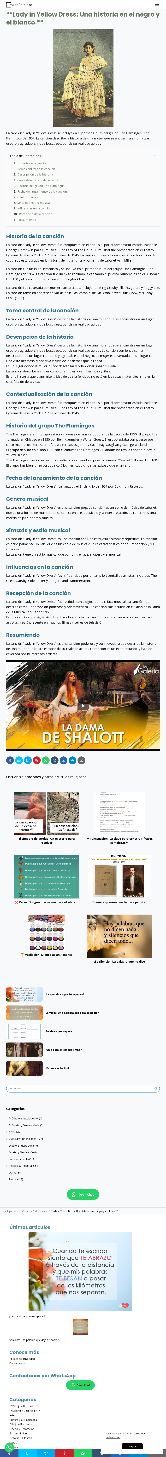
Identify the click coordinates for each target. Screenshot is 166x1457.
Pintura (13, 1179)
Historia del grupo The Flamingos (40, 186)
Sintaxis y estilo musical (34, 203)
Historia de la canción (32, 163)
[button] (9, 1447)
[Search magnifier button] (156, 1088)
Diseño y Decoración (21, 1152)
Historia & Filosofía (20, 1166)
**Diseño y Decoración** (24, 1125)
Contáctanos (17, 1363)
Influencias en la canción (34, 208)
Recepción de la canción (35, 214)
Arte (11, 1132)
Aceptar (132, 1446)
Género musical (28, 197)
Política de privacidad (22, 1359)
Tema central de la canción (36, 169)
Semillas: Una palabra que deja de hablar (34, 1340)
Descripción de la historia (35, 174)
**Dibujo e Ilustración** (23, 1118)
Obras (12, 1172)
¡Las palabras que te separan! (27, 1316)
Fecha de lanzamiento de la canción (42, 191)
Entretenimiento (19, 1159)
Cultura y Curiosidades (22, 1139)
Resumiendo (27, 220)
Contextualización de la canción (39, 180)
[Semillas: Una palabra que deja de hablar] (80, 1327)
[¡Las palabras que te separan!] (80, 1272)
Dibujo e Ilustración (21, 1145)
